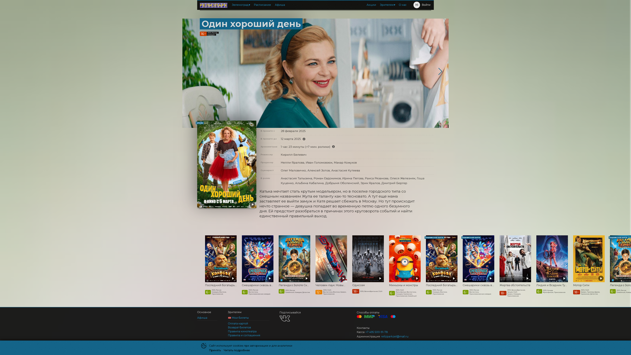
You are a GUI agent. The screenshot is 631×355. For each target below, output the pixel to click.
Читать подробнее (237, 350)
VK (285, 318)
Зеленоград (240, 4)
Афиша (280, 4)
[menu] (319, 5)
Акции (371, 4)
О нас (403, 4)
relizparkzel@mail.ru (395, 336)
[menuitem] (241, 5)
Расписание (262, 4)
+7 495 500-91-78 (376, 332)
